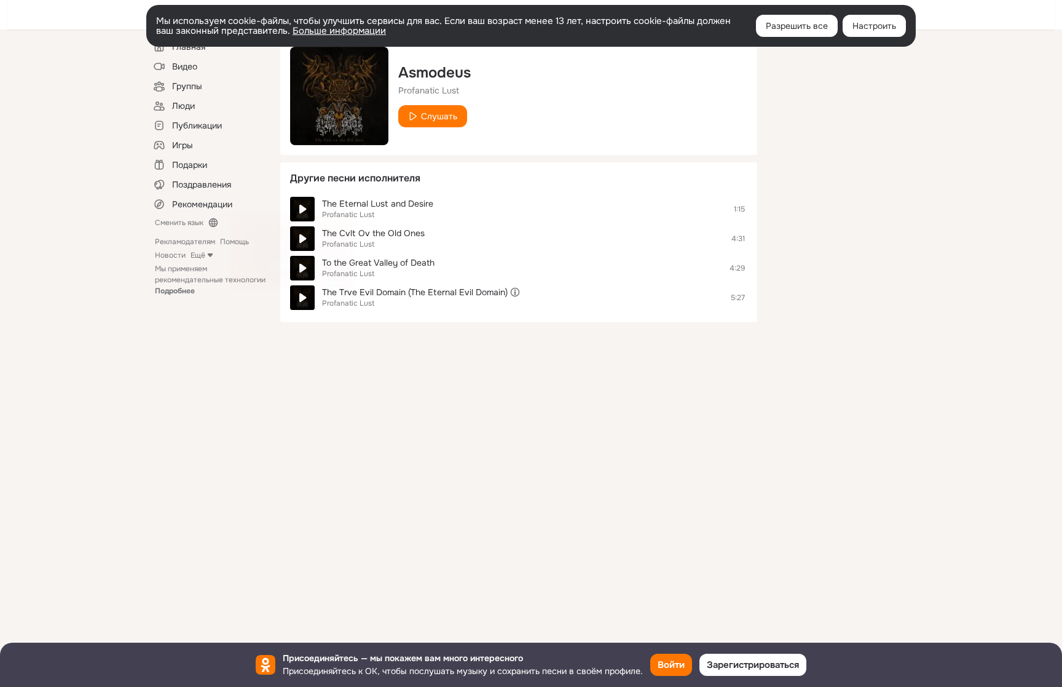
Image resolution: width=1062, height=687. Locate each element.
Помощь (234, 242)
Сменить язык (179, 223)
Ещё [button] (198, 255)
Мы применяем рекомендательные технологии (210, 280)
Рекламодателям (185, 242)
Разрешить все (797, 25)
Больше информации (339, 31)
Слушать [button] (439, 116)
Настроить (874, 25)
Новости (170, 255)
